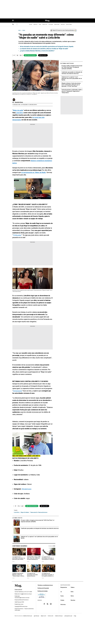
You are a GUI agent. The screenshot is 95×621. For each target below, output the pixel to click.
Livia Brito (16, 512)
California (35, 24)
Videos (72, 587)
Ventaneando (17, 391)
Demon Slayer (69, 24)
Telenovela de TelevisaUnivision (38, 512)
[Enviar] (13, 24)
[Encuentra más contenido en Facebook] (14, 55)
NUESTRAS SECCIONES (65, 585)
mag (75, 615)
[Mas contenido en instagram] (50, 604)
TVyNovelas (17, 235)
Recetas (73, 600)
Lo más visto (17, 517)
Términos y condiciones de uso (45, 585)
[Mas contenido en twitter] (47, 604)
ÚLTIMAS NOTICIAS (67, 63)
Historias (63, 604)
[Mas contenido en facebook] (44, 604)
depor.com (43, 615)
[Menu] (13, 20)
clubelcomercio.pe (27, 615)
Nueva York (45, 24)
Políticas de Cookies (43, 591)
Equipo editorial (18, 589)
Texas (40, 24)
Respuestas (63, 587)
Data (72, 591)
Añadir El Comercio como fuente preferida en (64, 30)
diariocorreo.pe (59, 615)
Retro (72, 596)
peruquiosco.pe (68, 615)
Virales (62, 600)
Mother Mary (56, 24)
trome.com (51, 615)
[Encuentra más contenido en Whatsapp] (20, 55)
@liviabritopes (26, 489)
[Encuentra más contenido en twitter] (17, 55)
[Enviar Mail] (13, 102)
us (61, 591)
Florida (30, 24)
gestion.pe (36, 615)
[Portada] (18, 588)
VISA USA (63, 24)
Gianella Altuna (19, 102)
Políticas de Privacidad (43, 588)
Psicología (51, 24)
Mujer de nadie (25, 512)
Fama (62, 596)
